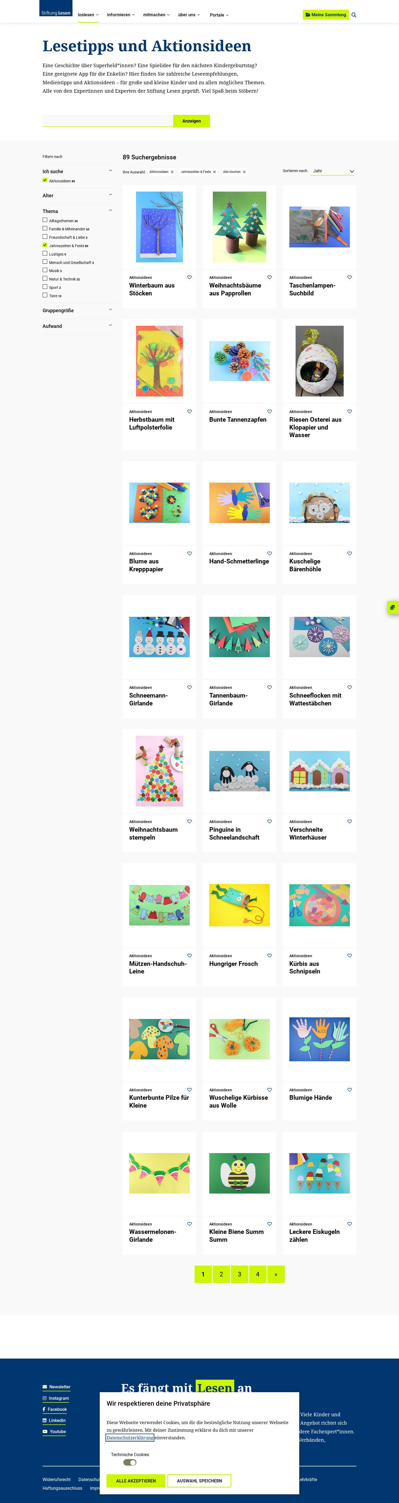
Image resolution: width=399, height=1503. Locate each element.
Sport (53, 287)
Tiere (53, 296)
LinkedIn (57, 1420)
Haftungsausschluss (62, 1488)
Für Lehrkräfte (303, 1479)
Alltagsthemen (61, 221)
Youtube (57, 1431)
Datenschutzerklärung (130, 1438)
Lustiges (56, 254)
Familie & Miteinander (67, 229)
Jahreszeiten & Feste (66, 246)
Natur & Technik (62, 279)
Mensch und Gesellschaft (70, 262)
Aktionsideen (60, 181)
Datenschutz (90, 1479)
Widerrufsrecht (57, 1479)
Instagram (58, 1398)
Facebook (57, 1409)
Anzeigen (191, 121)
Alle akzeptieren (136, 1480)
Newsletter (59, 1386)
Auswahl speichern (199, 1480)
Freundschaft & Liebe (67, 237)
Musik (54, 271)
